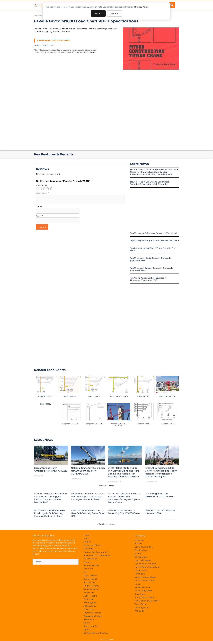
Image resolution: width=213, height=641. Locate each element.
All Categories (90, 602)
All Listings (88, 619)
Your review (42, 193)
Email (39, 216)
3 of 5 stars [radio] (44, 188)
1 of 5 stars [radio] (37, 188)
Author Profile (90, 596)
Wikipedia (88, 548)
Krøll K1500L (45, 404)
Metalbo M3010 (167, 424)
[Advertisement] (151, 90)
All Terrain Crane (91, 565)
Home (36, 15)
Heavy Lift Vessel (142, 560)
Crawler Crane (141, 550)
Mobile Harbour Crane (145, 577)
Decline (114, 13)
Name (39, 206)
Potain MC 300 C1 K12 (118, 396)
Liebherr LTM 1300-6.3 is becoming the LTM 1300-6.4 (124, 512)
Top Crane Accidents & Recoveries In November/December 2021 (148, 279)
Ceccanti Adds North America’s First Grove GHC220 (50, 469)
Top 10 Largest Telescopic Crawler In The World (153, 233)
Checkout (88, 609)
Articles (87, 542)
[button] (172, 5)
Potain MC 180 (143, 396)
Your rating (41, 185)
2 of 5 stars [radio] (40, 188)
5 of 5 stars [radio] (51, 188)
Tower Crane (140, 604)
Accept (98, 13)
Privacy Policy (141, 7)
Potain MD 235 (69, 396)
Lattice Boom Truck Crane (147, 567)
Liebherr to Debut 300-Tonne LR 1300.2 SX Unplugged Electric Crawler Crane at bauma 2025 (50, 498)
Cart (85, 572)
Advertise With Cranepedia (96, 555)
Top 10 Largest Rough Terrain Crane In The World (154, 241)
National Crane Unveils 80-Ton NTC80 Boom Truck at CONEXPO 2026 (88, 471)
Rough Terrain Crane (144, 597)
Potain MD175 (94, 396)
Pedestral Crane (142, 587)
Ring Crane (139, 594)
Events (137, 553)
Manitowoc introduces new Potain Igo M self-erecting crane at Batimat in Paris (49, 513)
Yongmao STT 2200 (70, 424)
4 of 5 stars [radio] (47, 188)
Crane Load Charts (92, 545)
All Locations (89, 606)
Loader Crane (140, 570)
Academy (139, 540)
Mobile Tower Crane (144, 580)
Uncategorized (141, 607)
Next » (112, 485)
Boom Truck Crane (143, 547)
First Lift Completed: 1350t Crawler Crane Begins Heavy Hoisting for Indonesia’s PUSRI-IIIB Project (161, 472)
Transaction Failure (92, 616)
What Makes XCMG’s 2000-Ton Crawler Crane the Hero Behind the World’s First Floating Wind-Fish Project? (123, 472)
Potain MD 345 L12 (45, 396)
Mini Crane (139, 574)
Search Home (90, 575)
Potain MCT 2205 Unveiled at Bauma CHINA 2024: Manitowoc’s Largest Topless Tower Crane (124, 498)
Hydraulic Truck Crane (145, 564)
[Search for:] (56, 562)
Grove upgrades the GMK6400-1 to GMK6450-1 (159, 495)
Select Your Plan (91, 626)
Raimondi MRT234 (167, 396)
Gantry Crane (140, 557)
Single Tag (88, 592)
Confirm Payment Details (95, 633)
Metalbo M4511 (143, 424)
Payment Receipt (92, 613)
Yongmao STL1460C (94, 424)
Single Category (91, 585)
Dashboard (88, 599)
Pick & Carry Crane (143, 591)
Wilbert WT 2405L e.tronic (119, 425)
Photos (86, 562)
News (86, 538)
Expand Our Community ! (96, 552)
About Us (88, 569)
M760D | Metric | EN (44, 45)
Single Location (91, 589)
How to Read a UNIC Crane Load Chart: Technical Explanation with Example (149, 183)
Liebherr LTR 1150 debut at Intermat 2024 (160, 512)
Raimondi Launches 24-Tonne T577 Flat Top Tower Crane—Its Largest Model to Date (87, 496)
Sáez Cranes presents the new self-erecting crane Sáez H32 (87, 513)
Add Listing (89, 582)
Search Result (90, 579)
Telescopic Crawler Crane (146, 601)
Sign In (86, 623)
